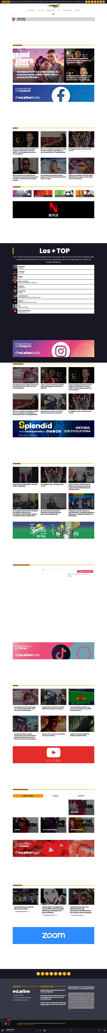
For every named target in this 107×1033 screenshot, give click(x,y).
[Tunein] (92, 1)
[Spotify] (98, 1)
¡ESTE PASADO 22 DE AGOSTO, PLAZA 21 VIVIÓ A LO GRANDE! (25, 485)
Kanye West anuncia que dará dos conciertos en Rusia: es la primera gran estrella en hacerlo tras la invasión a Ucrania (25, 178)
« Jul (69, 1010)
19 (77, 1002)
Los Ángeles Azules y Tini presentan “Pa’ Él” (80, 150)
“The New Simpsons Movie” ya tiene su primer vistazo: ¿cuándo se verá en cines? (80, 708)
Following (78, 574)
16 (92, 999)
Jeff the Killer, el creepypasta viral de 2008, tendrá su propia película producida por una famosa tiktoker (53, 910)
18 (73, 1002)
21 (84, 1002)
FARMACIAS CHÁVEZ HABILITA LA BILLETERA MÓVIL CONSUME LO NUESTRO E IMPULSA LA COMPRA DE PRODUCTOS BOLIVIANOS (81, 513)
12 (77, 999)
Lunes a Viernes (28, 796)
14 (84, 999)
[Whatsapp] (64, 974)
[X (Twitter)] (89, 1)
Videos (70, 574)
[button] (10, 1017)
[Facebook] (103, 1)
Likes (70, 576)
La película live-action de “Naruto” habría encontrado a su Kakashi (52, 412)
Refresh (17, 830)
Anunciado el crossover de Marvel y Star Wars (23, 908)
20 (81, 1002)
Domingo (81, 796)
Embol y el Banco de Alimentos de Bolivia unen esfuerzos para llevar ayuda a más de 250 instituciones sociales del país (80, 487)
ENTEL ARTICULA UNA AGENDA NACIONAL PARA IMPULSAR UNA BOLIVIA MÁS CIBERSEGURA (51, 512)
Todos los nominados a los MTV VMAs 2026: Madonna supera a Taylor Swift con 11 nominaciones (81, 177)
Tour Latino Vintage (50, 830)
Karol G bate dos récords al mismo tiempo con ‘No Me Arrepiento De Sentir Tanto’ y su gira (53, 177)
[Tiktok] (56, 974)
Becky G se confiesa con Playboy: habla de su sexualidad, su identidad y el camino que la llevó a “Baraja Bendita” (53, 150)
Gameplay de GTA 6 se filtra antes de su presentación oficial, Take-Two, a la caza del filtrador (25, 386)
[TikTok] (95, 1)
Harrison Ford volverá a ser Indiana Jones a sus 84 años (53, 735)
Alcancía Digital (60, 1023)
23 (92, 1002)
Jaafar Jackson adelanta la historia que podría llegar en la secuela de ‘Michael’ (52, 386)
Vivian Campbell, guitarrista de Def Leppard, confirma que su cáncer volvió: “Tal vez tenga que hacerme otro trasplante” (24, 151)
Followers (86, 574)
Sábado (55, 796)
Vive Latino (75, 812)
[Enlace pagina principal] (53, 5)
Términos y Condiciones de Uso (25, 1024)
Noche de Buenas (77, 830)
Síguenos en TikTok (86, 571)
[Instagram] (101, 1)
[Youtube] (60, 974)
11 (73, 999)
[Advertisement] (53, 33)
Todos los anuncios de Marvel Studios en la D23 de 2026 (79, 735)
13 (81, 999)
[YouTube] (86, 1)
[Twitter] (47, 974)
